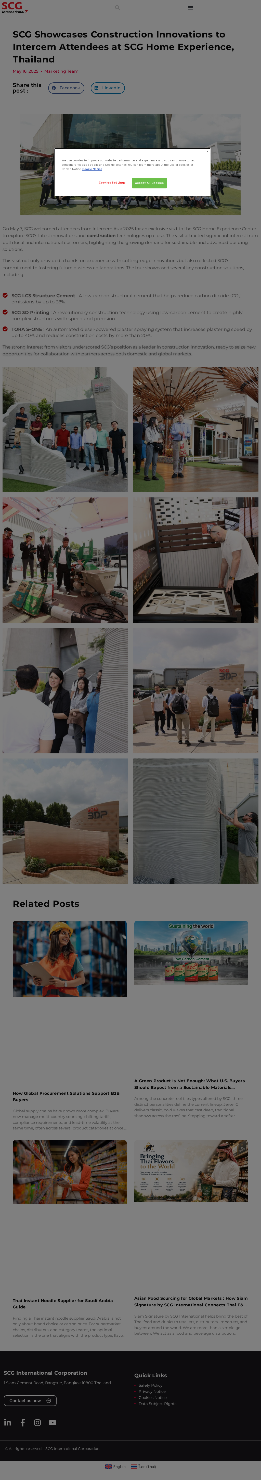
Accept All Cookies (149, 183)
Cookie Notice (92, 169)
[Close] (207, 151)
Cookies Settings (112, 182)
